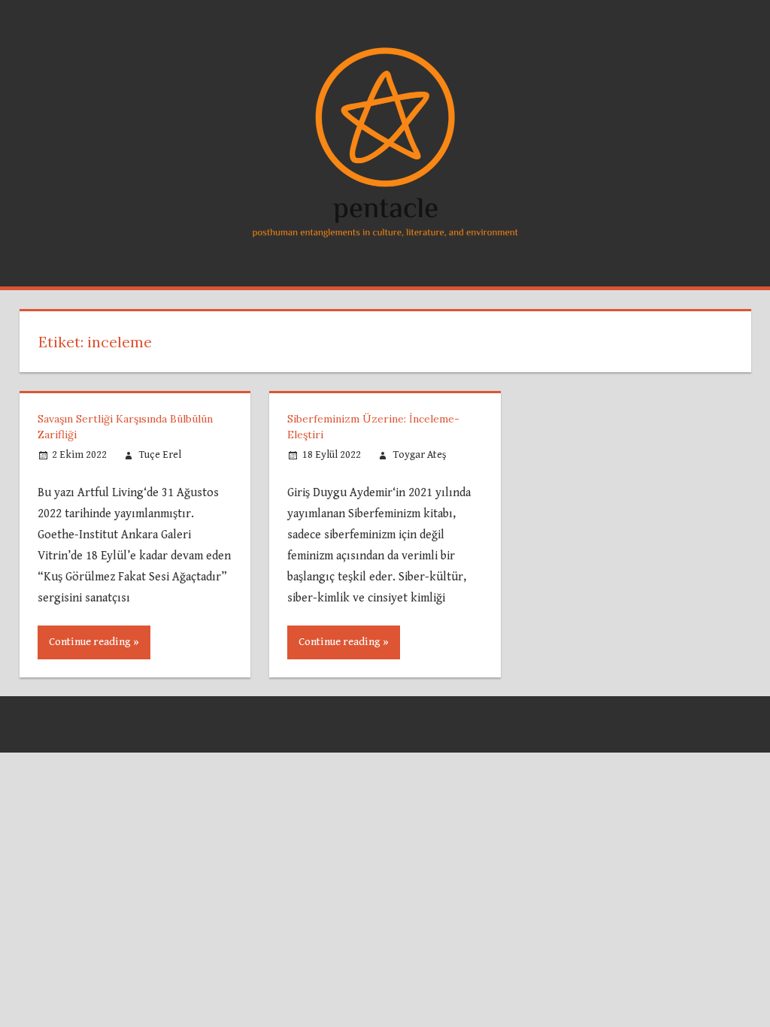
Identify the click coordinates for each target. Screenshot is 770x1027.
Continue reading (90, 641)
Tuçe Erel (160, 455)
